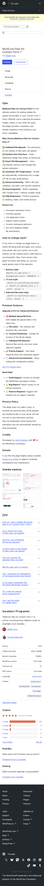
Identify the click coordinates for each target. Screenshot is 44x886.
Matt (5, 835)
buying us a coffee (10, 459)
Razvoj (8, 89)
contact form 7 (36, 682)
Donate (27, 819)
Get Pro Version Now (11, 367)
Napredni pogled (9, 702)
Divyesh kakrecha (15, 637)
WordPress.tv (9, 824)
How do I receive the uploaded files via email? (12, 559)
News (4, 795)
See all (39, 742)
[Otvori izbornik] (40, 3)
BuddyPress (8, 843)
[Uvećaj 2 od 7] (18, 482)
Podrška (8, 95)
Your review (7, 742)
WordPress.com (10, 831)
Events (26, 815)
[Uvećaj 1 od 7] (18, 476)
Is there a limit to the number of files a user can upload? (14, 550)
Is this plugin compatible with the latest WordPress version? (15, 584)
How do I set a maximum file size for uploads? (13, 541)
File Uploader (36, 686)
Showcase (27, 791)
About (5, 791)
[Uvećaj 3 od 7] (18, 496)
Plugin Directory (8, 11)
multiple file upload (34, 696)
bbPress (7, 839)
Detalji (7, 71)
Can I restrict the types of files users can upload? (13, 532)
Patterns (27, 804)
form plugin (37, 691)
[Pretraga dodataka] (27, 26)
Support (5, 815)
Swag (26, 824)
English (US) (37, 676)
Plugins (26, 799)
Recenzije (9, 77)
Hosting (5, 799)
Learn (4, 811)
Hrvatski (11, 854)
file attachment (24, 686)
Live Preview (20, 62)
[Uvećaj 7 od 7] (38, 506)
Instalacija (9, 83)
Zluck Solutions (21, 440)
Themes (26, 795)
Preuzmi (7, 62)
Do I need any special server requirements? (11, 592)
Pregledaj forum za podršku (14, 759)
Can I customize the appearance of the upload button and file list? (16, 575)
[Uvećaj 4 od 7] (18, 507)
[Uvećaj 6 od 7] (38, 495)
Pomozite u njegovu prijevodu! (22, 19)
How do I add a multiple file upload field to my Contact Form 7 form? (17, 523)
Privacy (5, 804)
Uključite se (28, 811)
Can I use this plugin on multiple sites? (10, 601)
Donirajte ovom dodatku (12, 777)
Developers (7, 819)
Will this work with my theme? (15, 567)
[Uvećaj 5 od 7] (38, 476)
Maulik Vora (11, 56)
